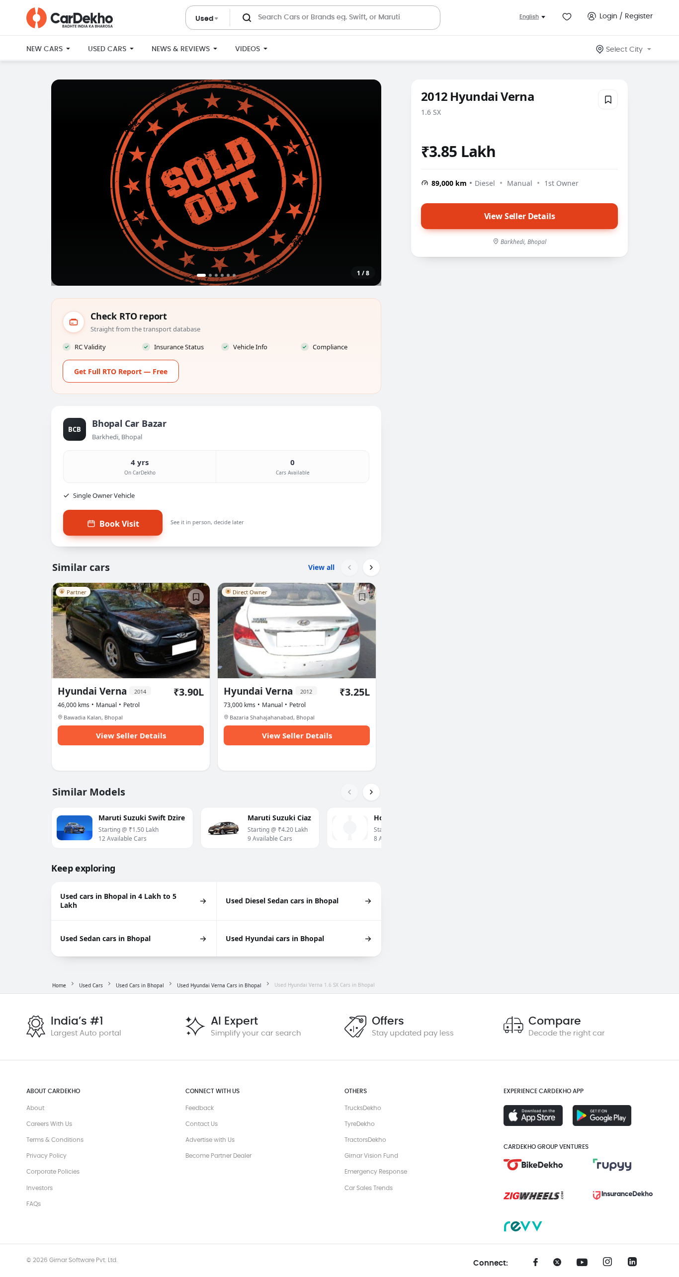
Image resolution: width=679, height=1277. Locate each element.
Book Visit (119, 523)
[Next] (371, 567)
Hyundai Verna (102, 691)
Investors (39, 1188)
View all (321, 567)
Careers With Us (49, 1124)
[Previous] (349, 567)
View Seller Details (519, 215)
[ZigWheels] (533, 1195)
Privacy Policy (46, 1156)
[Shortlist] (608, 99)
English (529, 16)
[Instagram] (610, 1264)
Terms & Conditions (55, 1140)
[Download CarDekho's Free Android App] (602, 1115)
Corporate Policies (53, 1172)
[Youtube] (585, 1262)
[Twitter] (560, 1265)
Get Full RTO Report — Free (121, 371)
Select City (624, 49)
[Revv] (533, 1226)
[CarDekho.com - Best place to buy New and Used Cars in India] (69, 17)
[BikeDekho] (533, 1164)
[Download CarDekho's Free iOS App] (533, 1115)
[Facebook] (535, 1265)
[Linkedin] (635, 1264)
